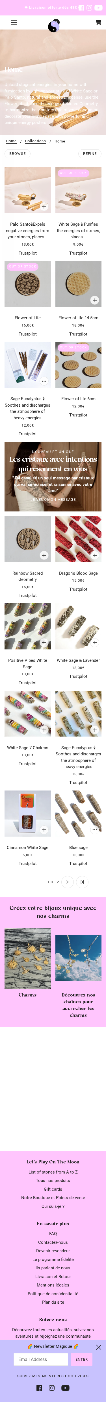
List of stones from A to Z (53, 1172)
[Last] (82, 882)
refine (90, 153)
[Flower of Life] (28, 284)
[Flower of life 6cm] (78, 365)
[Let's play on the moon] (54, 27)
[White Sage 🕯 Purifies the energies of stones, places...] (78, 190)
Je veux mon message (53, 500)
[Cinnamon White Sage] (28, 814)
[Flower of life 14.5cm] (78, 284)
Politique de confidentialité (53, 1293)
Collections (35, 141)
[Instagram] (52, 1387)
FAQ (53, 1233)
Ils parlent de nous (53, 1267)
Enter (81, 1359)
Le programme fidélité (53, 1259)
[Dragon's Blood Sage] (78, 539)
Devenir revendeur (53, 1250)
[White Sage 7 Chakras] (28, 713)
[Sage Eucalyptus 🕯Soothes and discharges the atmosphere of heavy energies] (28, 365)
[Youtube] (64, 1387)
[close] (98, 1347)
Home (11, 141)
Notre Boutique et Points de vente (53, 1197)
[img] (81, 7)
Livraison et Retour (53, 1276)
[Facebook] (41, 1387)
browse (17, 153)
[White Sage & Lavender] (78, 626)
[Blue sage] (78, 814)
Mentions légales (53, 1285)
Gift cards (53, 1189)
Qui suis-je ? (53, 1206)
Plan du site (53, 1302)
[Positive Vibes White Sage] (28, 626)
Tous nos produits (53, 1180)
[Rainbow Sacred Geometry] (28, 539)
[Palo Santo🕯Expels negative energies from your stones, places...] (28, 190)
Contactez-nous (53, 1242)
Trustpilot (28, 253)
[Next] (67, 882)
